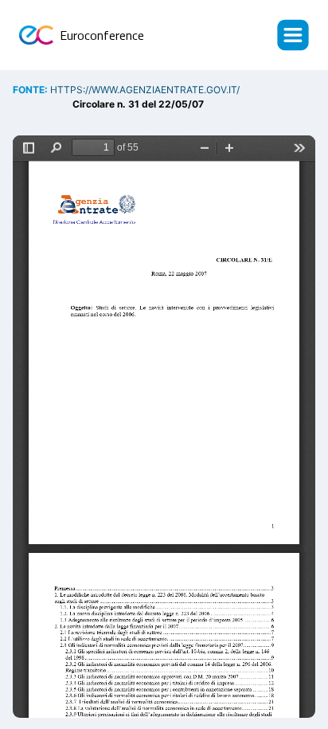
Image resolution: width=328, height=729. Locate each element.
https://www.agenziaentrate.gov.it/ (145, 90)
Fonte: (31, 90)
